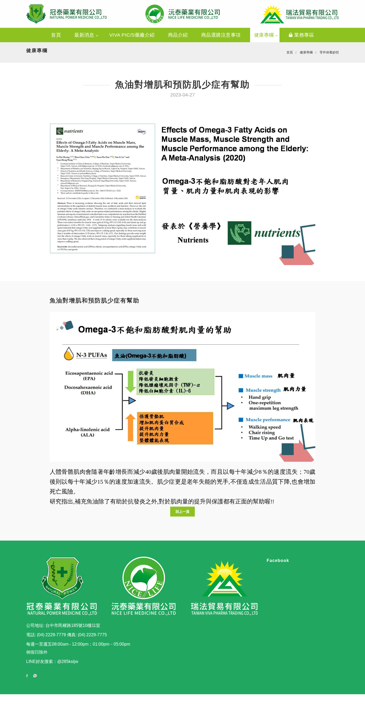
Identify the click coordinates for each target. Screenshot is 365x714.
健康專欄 (264, 35)
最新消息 (85, 35)
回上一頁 (182, 512)
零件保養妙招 (329, 52)
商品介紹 (178, 35)
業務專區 (303, 35)
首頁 (56, 35)
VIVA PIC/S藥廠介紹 (132, 35)
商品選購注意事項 (221, 35)
